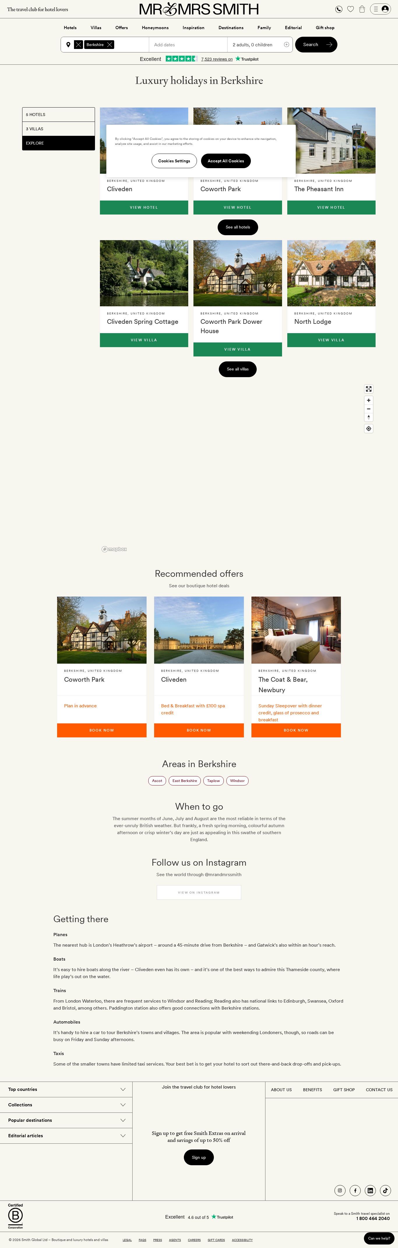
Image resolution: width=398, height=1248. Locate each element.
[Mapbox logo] (114, 549)
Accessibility (242, 1240)
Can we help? (379, 1238)
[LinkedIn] (370, 1190)
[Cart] (362, 9)
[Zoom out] (368, 409)
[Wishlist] (350, 9)
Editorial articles (25, 1135)
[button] (338, 9)
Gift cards (216, 1240)
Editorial (293, 27)
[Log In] (380, 9)
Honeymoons (155, 27)
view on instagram (199, 892)
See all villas (238, 369)
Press (157, 1240)
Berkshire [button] (95, 44)
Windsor (237, 780)
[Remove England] (78, 44)
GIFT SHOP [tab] (344, 1089)
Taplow (213, 780)
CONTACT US (379, 1089)
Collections (20, 1105)
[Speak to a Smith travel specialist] (338, 9)
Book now (101, 730)
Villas (96, 27)
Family (264, 27)
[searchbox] (134, 44)
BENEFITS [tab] (312, 1089)
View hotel (144, 207)
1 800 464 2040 (373, 1218)
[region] (238, 468)
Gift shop (325, 27)
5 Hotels (35, 114)
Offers (121, 27)
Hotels (70, 27)
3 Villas (34, 128)
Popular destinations (30, 1120)
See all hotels (238, 227)
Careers (194, 1240)
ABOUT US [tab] (281, 1089)
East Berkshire (184, 780)
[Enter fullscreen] (368, 389)
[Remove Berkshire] (109, 44)
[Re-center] (368, 428)
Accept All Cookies (226, 161)
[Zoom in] (368, 400)
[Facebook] (355, 1190)
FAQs (142, 1240)
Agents (175, 1240)
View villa (144, 340)
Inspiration (194, 27)
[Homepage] (199, 9)
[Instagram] (340, 1190)
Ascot (157, 780)
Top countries (22, 1089)
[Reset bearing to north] (368, 417)
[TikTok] (385, 1190)
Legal (127, 1240)
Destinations (231, 27)
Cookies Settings (174, 161)
